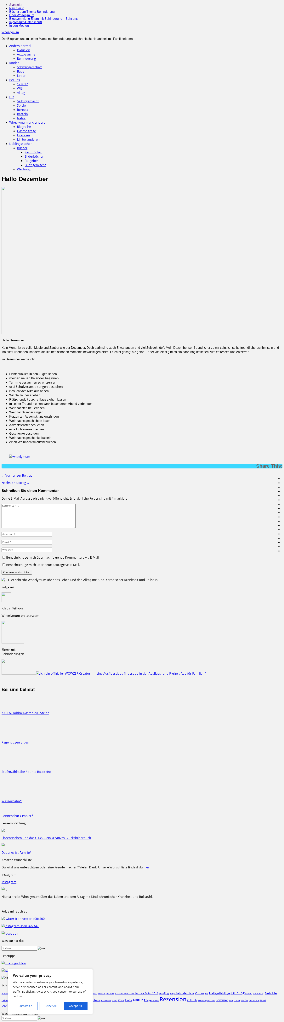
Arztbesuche (26, 54)
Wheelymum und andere (27, 122)
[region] (50, 991)
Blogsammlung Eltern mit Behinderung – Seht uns (43, 18)
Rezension (173, 999)
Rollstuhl (192, 1000)
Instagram (9, 882)
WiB (20, 88)
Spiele (21, 105)
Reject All (51, 1006)
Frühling (238, 992)
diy (206, 993)
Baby (20, 71)
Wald (263, 1000)
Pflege (148, 1000)
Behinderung (26, 58)
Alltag (21, 93)
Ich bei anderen (28, 139)
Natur (21, 118)
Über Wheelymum (21, 15)
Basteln (22, 114)
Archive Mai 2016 (124, 993)
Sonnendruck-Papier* (17, 816)
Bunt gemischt (35, 165)
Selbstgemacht (28, 101)
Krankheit (106, 1000)
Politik (155, 1000)
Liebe (128, 1000)
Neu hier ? (16, 8)
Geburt (248, 993)
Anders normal (20, 46)
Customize (25, 1006)
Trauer (237, 1000)
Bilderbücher (34, 156)
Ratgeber (31, 161)
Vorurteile (254, 1000)
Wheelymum (10, 32)
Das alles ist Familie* (16, 852)
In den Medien (19, 25)
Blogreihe (24, 127)
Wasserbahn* (12, 801)
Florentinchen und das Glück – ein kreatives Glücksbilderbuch (46, 838)
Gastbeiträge (26, 131)
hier (146, 867)
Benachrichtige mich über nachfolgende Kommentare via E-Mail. (52, 557)
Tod (231, 1000)
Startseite (15, 4)
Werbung (24, 169)
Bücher (22, 148)
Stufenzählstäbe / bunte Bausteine (27, 772)
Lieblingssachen (20, 144)
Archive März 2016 (146, 993)
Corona (199, 993)
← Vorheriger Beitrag (17, 475)
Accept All (75, 1006)
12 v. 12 (22, 84)
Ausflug (164, 993)
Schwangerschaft (29, 67)
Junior (21, 75)
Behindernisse (184, 993)
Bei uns (14, 80)
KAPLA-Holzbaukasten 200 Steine (25, 713)
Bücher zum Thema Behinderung (32, 11)
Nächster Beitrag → (16, 483)
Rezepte (23, 110)
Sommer (222, 1000)
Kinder (14, 63)
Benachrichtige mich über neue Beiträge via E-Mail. (43, 565)
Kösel (121, 1000)
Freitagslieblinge (219, 993)
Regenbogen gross (15, 742)
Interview (23, 135)
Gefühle (271, 993)
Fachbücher (33, 152)
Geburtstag (258, 993)
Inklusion (23, 50)
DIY (11, 97)
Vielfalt (244, 1000)
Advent (5, 993)
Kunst (114, 1000)
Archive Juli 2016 (106, 993)
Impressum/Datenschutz (25, 22)
